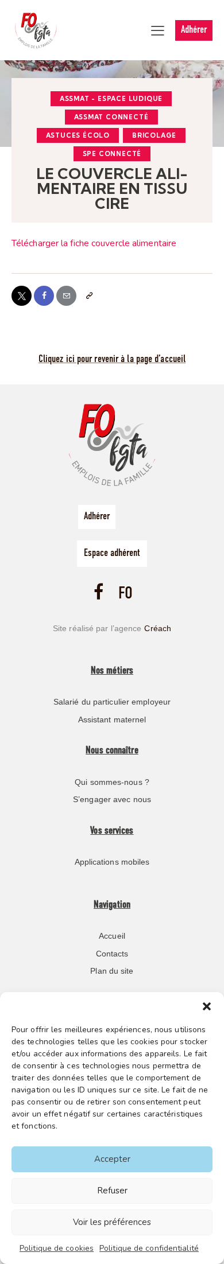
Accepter (112, 1159)
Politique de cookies (57, 1248)
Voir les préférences (112, 1222)
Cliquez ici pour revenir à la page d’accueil (112, 360)
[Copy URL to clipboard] (89, 296)
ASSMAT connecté (111, 117)
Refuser (112, 1190)
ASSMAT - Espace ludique (111, 99)
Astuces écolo (78, 135)
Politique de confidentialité (149, 1248)
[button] (207, 1006)
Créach (157, 628)
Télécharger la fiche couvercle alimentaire (93, 243)
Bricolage (154, 135)
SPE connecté (112, 154)
